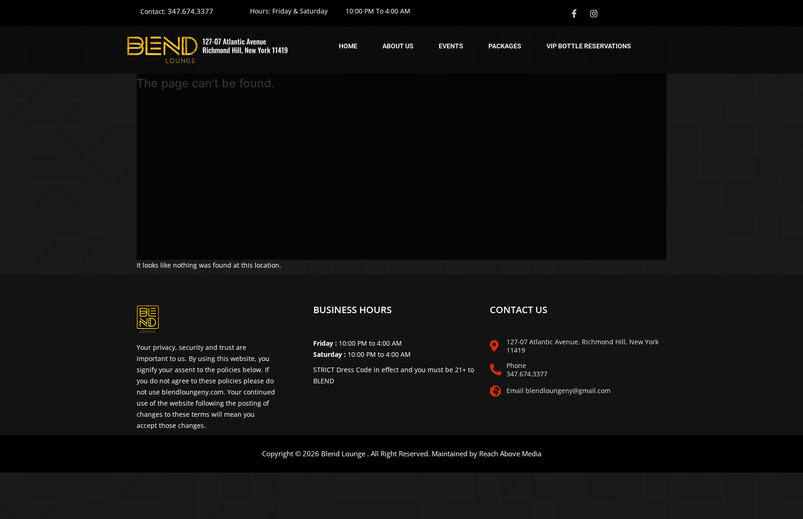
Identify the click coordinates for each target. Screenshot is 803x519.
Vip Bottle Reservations (588, 46)
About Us (398, 46)
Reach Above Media (510, 453)
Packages (504, 46)
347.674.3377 (190, 11)
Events (451, 46)
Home (348, 46)
